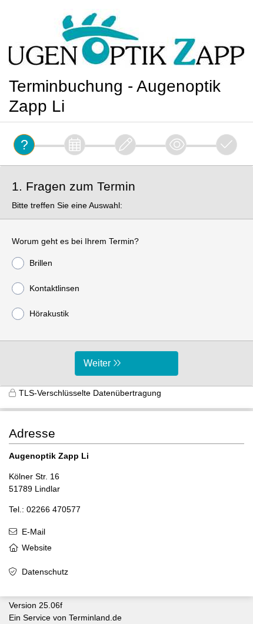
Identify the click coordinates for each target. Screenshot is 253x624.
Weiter (97, 363)
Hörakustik (49, 313)
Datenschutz (45, 571)
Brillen (40, 263)
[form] (126, 275)
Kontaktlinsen (54, 288)
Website (37, 547)
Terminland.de (95, 617)
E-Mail (33, 531)
